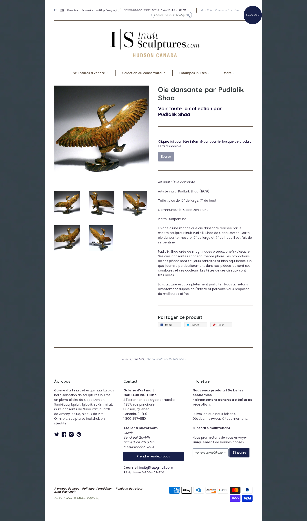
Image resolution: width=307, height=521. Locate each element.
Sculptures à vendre (89, 73)
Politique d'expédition (97, 488)
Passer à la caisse (227, 10)
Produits (138, 359)
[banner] (153, 43)
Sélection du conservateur (143, 73)
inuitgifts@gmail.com (156, 467)
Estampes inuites (193, 73)
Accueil (126, 359)
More (228, 73)
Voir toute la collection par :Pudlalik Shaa (191, 111)
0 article (207, 10)
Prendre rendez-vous (153, 456)
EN (56, 10)
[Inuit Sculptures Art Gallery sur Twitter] (56, 434)
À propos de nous (66, 488)
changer (110, 10)
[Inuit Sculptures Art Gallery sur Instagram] (71, 434)
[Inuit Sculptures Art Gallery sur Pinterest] (78, 434)
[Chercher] (188, 14)
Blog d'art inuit (64, 491)
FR (62, 10)
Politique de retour (129, 488)
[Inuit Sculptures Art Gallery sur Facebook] (64, 434)
